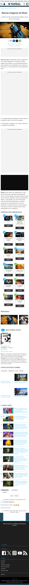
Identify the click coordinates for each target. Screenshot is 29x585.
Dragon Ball (7, 1)
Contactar (3, 562)
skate (16, 370)
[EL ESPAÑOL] (27, 4)
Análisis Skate (4, 349)
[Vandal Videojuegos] (14, 3)
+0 (13, 501)
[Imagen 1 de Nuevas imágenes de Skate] (9, 319)
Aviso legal (3, 568)
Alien (11, 1)
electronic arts (4, 370)
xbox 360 (21, 370)
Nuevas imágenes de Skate (20, 382)
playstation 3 (11, 370)
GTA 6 (3, 1)
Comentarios (4, 490)
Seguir (3, 330)
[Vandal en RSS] (25, 552)
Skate (2, 61)
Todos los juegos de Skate (7, 351)
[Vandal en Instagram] (14, 552)
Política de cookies (4, 570)
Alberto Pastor (11, 44)
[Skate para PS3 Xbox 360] (6, 338)
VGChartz (3, 574)
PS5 (13, 1)
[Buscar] (24, 4)
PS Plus (25, 1)
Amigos (5, 492)
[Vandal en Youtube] (20, 552)
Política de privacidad (5, 566)
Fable (16, 1)
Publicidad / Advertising (5, 564)
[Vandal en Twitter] (9, 552)
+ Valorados (14, 490)
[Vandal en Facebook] (4, 552)
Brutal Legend (20, 1)
